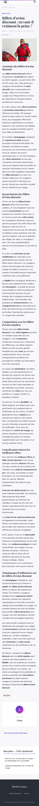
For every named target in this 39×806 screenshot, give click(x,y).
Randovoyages (19, 786)
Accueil (4, 7)
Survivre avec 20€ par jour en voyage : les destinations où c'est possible (19, 759)
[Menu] (34, 1)
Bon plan (12, 7)
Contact (27, 793)
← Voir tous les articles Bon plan (14, 733)
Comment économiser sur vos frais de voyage (19, 767)
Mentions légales (15, 793)
